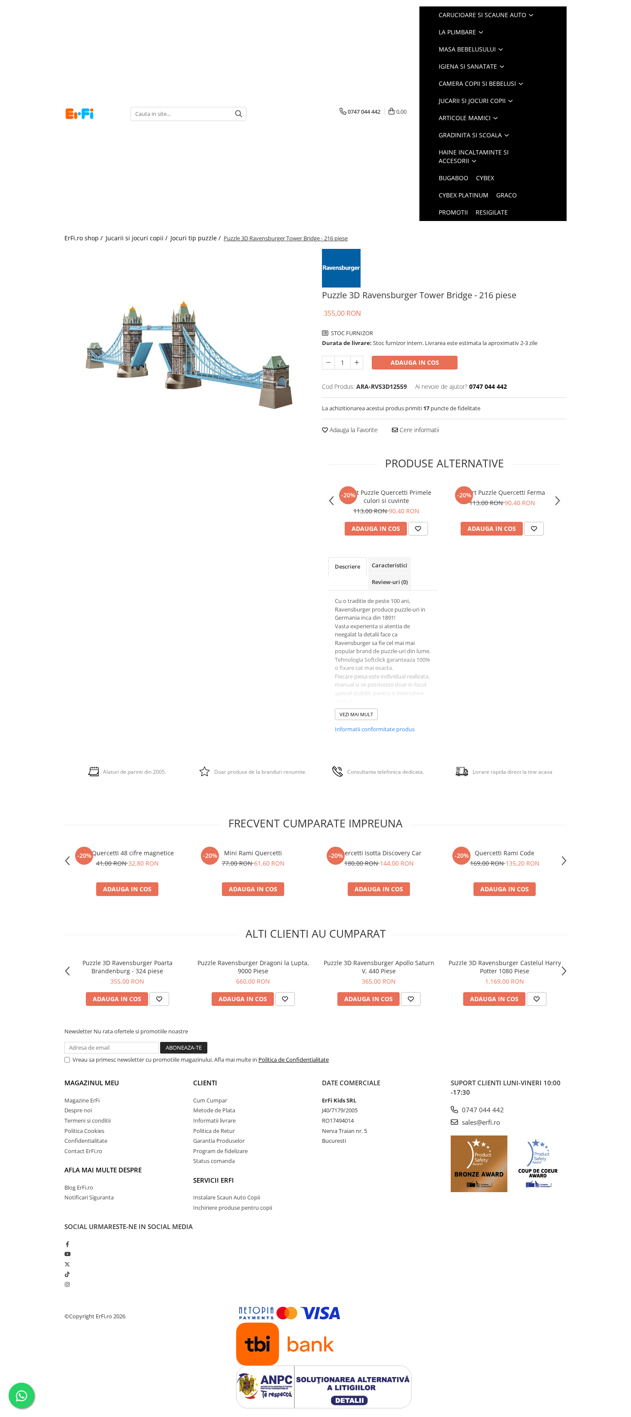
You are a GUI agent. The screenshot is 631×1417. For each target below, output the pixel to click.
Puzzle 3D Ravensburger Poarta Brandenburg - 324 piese (127, 967)
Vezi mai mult (356, 714)
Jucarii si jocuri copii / (137, 238)
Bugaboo (453, 178)
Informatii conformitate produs (375, 729)
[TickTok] (67, 1274)
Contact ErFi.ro (83, 1151)
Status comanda (214, 1161)
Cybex (485, 178)
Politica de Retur (214, 1131)
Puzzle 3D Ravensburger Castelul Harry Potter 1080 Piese (505, 967)
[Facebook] (67, 1244)
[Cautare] (238, 114)
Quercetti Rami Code (504, 853)
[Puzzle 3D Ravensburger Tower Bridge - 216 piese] (186, 356)
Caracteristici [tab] (389, 565)
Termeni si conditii (87, 1120)
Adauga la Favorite (353, 430)
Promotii (453, 212)
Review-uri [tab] (390, 582)
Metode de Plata (214, 1110)
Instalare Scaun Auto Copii (226, 1197)
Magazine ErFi (82, 1100)
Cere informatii (418, 430)
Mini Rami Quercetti (253, 853)
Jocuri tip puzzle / (196, 238)
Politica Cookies (84, 1131)
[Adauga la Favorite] (418, 529)
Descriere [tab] (347, 566)
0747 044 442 (482, 1109)
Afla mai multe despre (103, 1170)
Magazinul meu (91, 1082)
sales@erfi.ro (480, 1122)
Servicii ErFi (213, 1180)
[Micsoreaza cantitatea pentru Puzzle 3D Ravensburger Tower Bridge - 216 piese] (328, 362)
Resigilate (492, 212)
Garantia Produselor (219, 1140)
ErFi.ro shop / (84, 238)
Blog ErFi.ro (78, 1187)
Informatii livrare (214, 1120)
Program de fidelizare (220, 1151)
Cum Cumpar (210, 1100)
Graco (506, 195)
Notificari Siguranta (89, 1197)
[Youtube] (67, 1254)
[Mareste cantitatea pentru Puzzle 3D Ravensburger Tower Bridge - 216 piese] (356, 362)
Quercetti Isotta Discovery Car (379, 853)
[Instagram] (67, 1284)
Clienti (205, 1082)
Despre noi (78, 1110)
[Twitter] (67, 1264)
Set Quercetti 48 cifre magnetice (127, 853)
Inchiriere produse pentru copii (232, 1207)
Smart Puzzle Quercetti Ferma (502, 492)
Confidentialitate (85, 1140)
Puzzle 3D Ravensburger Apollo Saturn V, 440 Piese (379, 967)
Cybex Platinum (463, 195)
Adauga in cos (415, 362)
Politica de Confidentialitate (293, 1059)
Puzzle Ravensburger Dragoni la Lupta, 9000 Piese (253, 967)
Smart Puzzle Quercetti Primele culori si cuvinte (386, 496)
